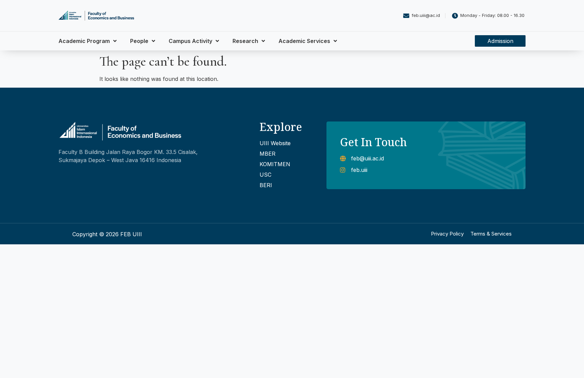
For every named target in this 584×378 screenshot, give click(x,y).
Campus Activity (190, 41)
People (139, 41)
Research (245, 41)
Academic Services (304, 41)
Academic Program (84, 41)
